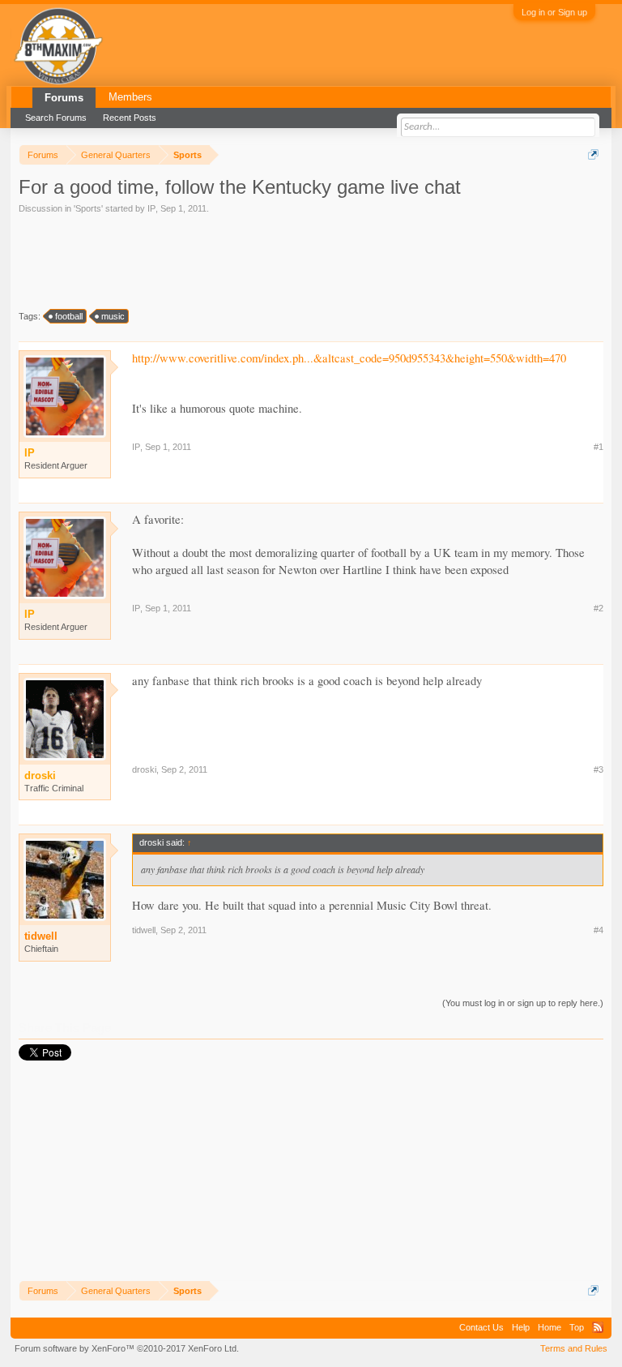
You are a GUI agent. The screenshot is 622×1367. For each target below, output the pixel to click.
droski (144, 769)
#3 (598, 769)
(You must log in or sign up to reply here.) (522, 1003)
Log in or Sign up (554, 12)
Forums (64, 98)
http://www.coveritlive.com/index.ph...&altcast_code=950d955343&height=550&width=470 (349, 358)
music (113, 316)
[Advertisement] (160, 260)
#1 (598, 447)
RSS (597, 1327)
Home (549, 1327)
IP (151, 208)
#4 (598, 930)
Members (130, 97)
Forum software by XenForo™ (127, 1348)
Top (576, 1327)
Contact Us (481, 1327)
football (69, 316)
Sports (88, 208)
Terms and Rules (573, 1348)
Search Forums (56, 117)
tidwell (41, 936)
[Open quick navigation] (593, 154)
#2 (598, 608)
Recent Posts (129, 117)
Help (521, 1327)
